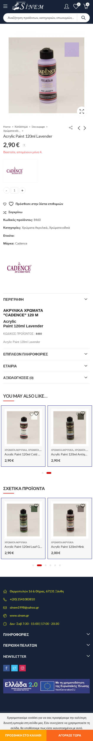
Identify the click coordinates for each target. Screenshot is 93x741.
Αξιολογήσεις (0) (18, 378)
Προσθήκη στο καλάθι (23, 735)
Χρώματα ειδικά (12, 130)
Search (83, 17)
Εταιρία (10, 366)
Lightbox (82, 111)
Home (7, 126)
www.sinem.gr (19, 615)
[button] (42, 473)
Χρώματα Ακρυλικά (34, 227)
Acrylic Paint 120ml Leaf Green (25, 546)
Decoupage (38, 126)
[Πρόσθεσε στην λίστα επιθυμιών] (35, 413)
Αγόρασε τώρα (69, 735)
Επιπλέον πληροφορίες (25, 354)
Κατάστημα (21, 126)
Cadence (21, 243)
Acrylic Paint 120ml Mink (67, 546)
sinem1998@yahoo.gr (24, 607)
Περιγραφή (13, 299)
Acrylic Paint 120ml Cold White (25, 454)
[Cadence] (20, 171)
